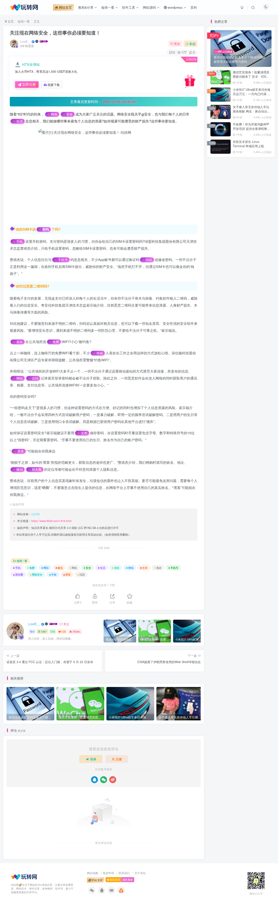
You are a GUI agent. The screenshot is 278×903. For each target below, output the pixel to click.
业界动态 (241, 390)
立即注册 (29, 84)
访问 (35, 378)
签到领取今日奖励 (242, 292)
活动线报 (241, 384)
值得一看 (24, 21)
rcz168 (225, 329)
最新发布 (231, 220)
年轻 (99, 353)
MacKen (227, 355)
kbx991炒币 (229, 316)
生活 (19, 121)
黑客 (20, 451)
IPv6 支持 (97, 880)
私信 (192, 43)
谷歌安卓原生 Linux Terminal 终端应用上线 (248, 143)
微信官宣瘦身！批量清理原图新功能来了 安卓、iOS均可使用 (251, 76)
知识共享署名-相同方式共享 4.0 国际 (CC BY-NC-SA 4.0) (66, 528)
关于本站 (140, 873)
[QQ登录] (94, 779)
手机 (19, 241)
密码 (45, 229)
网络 (54, 114)
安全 (69, 114)
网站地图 (92, 873)
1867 (44, 631)
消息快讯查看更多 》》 (221, 390)
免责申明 (108, 873)
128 (63, 631)
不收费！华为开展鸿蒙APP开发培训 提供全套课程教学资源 (251, 128)
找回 (149, 260)
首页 (10, 21)
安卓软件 (241, 397)
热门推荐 (216, 220)
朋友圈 (36, 469)
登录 (93, 759)
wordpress (261, 397)
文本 (84, 433)
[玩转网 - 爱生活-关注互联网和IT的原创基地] (24, 876)
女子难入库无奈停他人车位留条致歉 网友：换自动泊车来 (251, 111)
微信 (19, 469)
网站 (19, 378)
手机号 (63, 260)
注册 (119, 759)
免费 (56, 342)
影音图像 (220, 403)
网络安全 (37, 574)
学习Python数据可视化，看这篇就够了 (240, 237)
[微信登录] (103, 779)
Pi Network (261, 384)
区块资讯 (261, 403)
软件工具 (220, 397)
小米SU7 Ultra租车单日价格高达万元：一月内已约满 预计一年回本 (251, 93)
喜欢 (19, 342)
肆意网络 (227, 342)
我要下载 (54, 85)
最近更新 (245, 220)
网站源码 (241, 403)
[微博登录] (112, 779)
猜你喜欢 (259, 220)
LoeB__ (25, 41)
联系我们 (124, 873)
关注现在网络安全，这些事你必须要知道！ (55, 32)
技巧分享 (261, 390)
